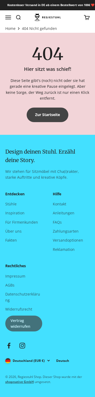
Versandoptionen (68, 240)
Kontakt (59, 203)
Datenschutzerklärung (22, 297)
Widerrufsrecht (18, 309)
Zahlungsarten (66, 231)
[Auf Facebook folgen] (8, 345)
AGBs (10, 285)
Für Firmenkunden (21, 222)
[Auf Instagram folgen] (22, 345)
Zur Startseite (47, 114)
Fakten (11, 240)
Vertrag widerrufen (20, 323)
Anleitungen (63, 212)
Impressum (15, 276)
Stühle (11, 203)
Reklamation (64, 249)
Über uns (13, 231)
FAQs (57, 222)
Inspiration (15, 212)
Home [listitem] (10, 28)
